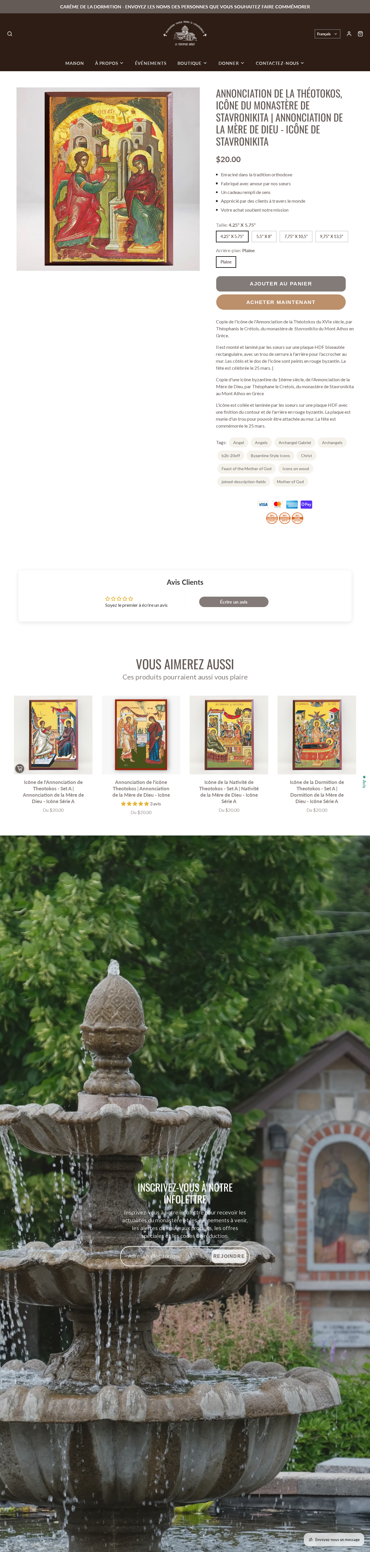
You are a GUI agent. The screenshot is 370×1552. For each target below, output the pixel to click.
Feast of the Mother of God (246, 468)
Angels (261, 442)
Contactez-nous (277, 63)
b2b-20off (231, 455)
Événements (150, 63)
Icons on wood (295, 468)
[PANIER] (360, 33)
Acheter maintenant (281, 302)
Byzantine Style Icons (270, 455)
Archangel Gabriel (295, 442)
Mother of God (290, 481)
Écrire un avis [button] (233, 601)
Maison (74, 63)
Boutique (189, 63)
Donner (229, 63)
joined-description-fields (244, 481)
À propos (106, 63)
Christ (306, 455)
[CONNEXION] (349, 33)
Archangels (332, 442)
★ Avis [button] (364, 781)
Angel (238, 442)
